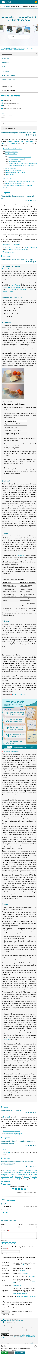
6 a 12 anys (5, 67)
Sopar (12, 291)
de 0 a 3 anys (5, 58)
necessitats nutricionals (9, 143)
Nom (3, 1224)
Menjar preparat (8, 252)
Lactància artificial (11, 154)
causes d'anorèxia (31, 247)
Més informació (20, 1352)
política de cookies (11, 1350)
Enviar (5, 1311)
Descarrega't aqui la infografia (11, 751)
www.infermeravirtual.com (20, 1293)
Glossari (17, 1330)
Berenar (5, 291)
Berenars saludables (19, 695)
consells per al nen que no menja (16, 249)
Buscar (29, 1330)
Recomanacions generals (11, 244)
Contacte (23, 1330)
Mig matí (23, 289)
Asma (12, 1175)
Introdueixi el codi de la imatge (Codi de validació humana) (17, 1248)
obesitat (7, 1039)
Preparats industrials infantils (15, 172)
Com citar (19, 123)
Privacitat (5, 1327)
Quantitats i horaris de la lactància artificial (23, 163)
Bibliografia (12, 123)
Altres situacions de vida (8, 75)
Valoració (4, 1240)
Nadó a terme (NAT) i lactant (12, 149)
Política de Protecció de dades (26, 1297)
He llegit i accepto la (18, 1297)
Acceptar (4, 1352)
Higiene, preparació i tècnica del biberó (21, 165)
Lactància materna (11, 152)
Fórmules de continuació (17, 159)
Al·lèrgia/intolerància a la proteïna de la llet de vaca (19, 1170)
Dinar (31, 289)
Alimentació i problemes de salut (11, 106)
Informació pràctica (19, 49)
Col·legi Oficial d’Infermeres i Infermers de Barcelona (22, 1325)
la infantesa (16, 285)
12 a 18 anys (5, 71)
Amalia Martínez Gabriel (6, 116)
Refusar (11, 1352)
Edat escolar (5, 62)
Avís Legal (17, 1327)
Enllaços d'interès (5, 123)
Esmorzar (13, 289)
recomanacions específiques (11, 287)
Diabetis (26, 1177)
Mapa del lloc (10, 1330)
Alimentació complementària (14, 170)
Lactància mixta (10, 168)
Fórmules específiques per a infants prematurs (20, 181)
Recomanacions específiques (12, 1134)
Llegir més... (6, 193)
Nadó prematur (8, 178)
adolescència (6, 1117)
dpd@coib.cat (17, 1285)
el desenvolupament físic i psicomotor (20, 141)
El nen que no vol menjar (12, 247)
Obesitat (18, 1177)
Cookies (11, 1327)
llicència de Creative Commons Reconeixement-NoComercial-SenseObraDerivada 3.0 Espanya (18, 1336)
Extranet (33, 1327)
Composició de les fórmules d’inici (20, 157)
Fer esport (6, 1152)
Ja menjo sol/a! (7, 100)
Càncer (25, 1179)
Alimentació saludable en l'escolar (12, 108)
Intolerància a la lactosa (12, 1173)
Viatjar (5, 1149)
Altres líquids (9, 175)
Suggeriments (25, 1327)
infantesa (21, 556)
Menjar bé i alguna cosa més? (11, 103)
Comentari (4, 1230)
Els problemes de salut (8, 79)
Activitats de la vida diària (10, 48)
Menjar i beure (22, 48)
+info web (24, 1265)
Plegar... (4, 1107)
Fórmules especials (15, 161)
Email (28, 1224)
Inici (2, 48)
